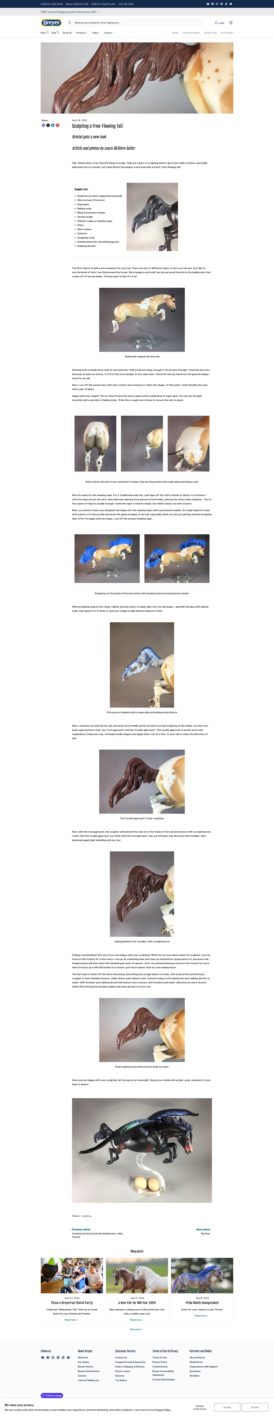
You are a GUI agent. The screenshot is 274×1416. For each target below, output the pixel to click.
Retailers (195, 1375)
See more (135, 1329)
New (43, 32)
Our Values (83, 1361)
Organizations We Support (204, 1366)
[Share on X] (48, 125)
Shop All (67, 32)
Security (119, 1375)
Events (108, 32)
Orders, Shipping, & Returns (130, 1366)
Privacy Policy (159, 1361)
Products (81, 32)
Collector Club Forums (103, 3)
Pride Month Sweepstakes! (202, 1303)
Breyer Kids (210, 32)
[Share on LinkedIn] (53, 125)
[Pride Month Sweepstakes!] (202, 1275)
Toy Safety (121, 1380)
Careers (82, 1375)
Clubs (95, 32)
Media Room (196, 1361)
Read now (70, 1319)
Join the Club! (126, 3)
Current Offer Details (163, 1379)
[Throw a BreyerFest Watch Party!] (72, 1275)
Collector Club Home (52, 3)
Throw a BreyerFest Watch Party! (72, 1303)
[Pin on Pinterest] (57, 125)
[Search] (69, 22)
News (175, 32)
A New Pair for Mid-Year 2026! (137, 1303)
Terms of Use (159, 1357)
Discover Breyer (191, 32)
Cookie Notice (160, 1366)
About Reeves (197, 1357)
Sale (53, 32)
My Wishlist (227, 32)
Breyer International (88, 1371)
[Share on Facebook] (43, 125)
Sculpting (86, 1215)
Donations (195, 1371)
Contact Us (121, 1357)
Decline (255, 1407)
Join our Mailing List (88, 1380)
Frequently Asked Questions (130, 1361)
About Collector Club (77, 3)
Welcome (83, 1357)
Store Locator (122, 1371)
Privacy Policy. (163, 1409)
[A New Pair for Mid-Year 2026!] (137, 1275)
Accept (227, 1407)
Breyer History (85, 1366)
